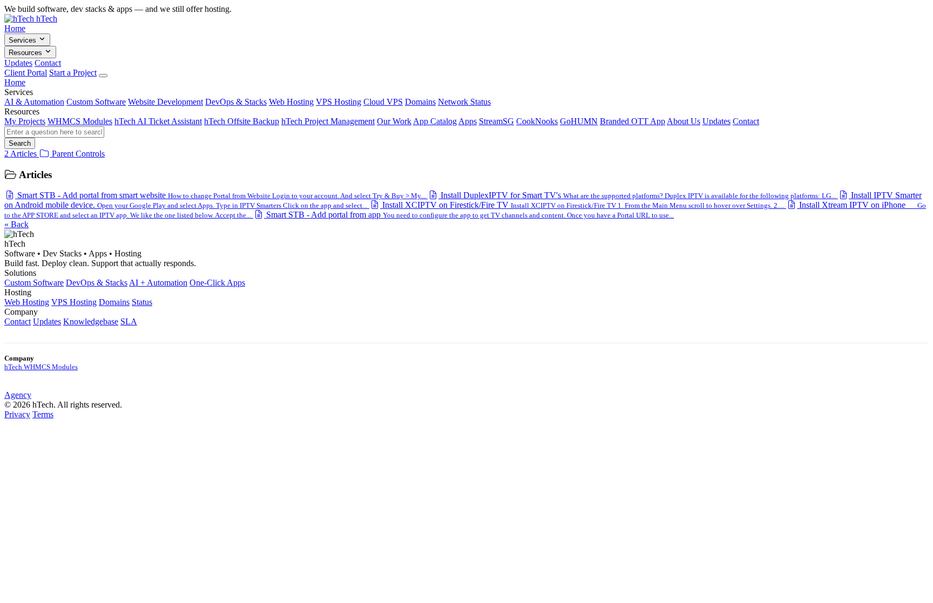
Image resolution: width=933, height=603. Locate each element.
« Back (16, 224)
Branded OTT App (632, 121)
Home (14, 28)
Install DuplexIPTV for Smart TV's (637, 195)
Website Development (165, 101)
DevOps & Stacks (236, 101)
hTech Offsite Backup (241, 121)
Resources (26, 53)
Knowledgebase (90, 321)
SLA (128, 321)
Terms (42, 414)
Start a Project (73, 72)
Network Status (464, 101)
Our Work (394, 121)
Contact (48, 62)
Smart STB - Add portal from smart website (220, 195)
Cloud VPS (383, 101)
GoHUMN (579, 121)
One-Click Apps (217, 282)
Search (20, 143)
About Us (683, 121)
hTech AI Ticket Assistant (158, 121)
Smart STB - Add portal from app (469, 214)
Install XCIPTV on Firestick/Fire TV (582, 204)
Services (23, 40)
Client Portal (25, 72)
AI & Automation (34, 101)
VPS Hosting (338, 101)
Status (142, 302)
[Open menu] (103, 75)
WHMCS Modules (80, 121)
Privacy (17, 414)
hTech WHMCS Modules (41, 367)
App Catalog (435, 121)
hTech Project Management (328, 121)
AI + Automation (158, 282)
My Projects (24, 121)
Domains (420, 101)
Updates (18, 62)
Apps (467, 121)
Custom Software (96, 101)
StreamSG (496, 121)
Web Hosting (291, 101)
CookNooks (537, 121)
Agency (17, 394)
